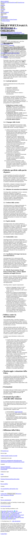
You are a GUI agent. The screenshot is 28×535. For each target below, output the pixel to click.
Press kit (9, 488)
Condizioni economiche (12, 33)
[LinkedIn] (8, 518)
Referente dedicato (13, 32)
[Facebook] (9, 517)
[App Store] (3, 511)
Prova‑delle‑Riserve (7, 468)
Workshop (3, 53)
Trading (2, 455)
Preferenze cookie (11, 493)
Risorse (2, 8)
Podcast (13, 479)
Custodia (6, 455)
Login (2, 11)
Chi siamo (3, 9)
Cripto (2, 6)
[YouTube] (21, 517)
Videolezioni (8, 479)
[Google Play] (10, 511)
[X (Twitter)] (15, 517)
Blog (7, 483)
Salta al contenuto (5, 1)
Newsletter (17, 479)
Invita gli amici (21, 33)
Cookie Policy (4, 533)
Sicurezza (3, 5)
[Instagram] (3, 518)
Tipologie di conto (5, 32)
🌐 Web (16, 511)
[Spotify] (13, 518)
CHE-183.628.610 (16, 521)
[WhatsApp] (4, 517)
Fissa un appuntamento (6, 500)
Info (6, 488)
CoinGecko (11, 45)
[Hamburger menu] (1, 22)
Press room (3, 56)
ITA (2, 15)
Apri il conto (3, 13)
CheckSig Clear (14, 488)
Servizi (2, 3)
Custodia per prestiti (12, 455)
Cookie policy (4, 493)
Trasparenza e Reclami (8, 495)
